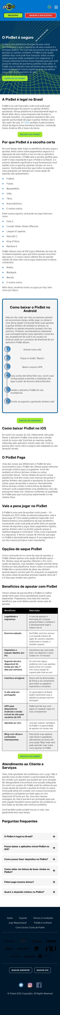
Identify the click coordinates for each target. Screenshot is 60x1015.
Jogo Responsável (17, 922)
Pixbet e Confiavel (43, 922)
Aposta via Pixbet (30, 756)
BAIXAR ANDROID (21, 970)
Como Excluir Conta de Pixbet (30, 927)
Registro (13, 15)
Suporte (23, 918)
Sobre (10, 918)
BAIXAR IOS (42, 970)
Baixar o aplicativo (40, 15)
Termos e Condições (43, 918)
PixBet (26, 122)
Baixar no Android (30, 420)
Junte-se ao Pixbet (14, 78)
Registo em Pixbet (30, 134)
